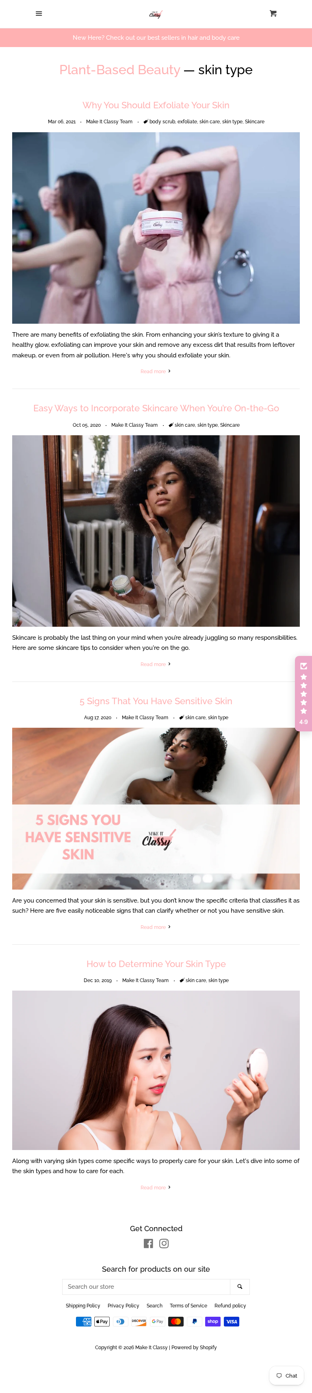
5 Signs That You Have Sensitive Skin (156, 701)
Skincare (254, 122)
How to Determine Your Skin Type (156, 964)
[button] (303, 693)
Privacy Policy (123, 1306)
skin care (209, 122)
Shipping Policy (83, 1306)
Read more (154, 371)
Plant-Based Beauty (119, 69)
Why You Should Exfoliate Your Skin (156, 105)
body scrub (162, 122)
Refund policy (230, 1306)
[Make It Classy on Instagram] (164, 1245)
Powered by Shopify (194, 1347)
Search (154, 1306)
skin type (232, 122)
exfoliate (187, 122)
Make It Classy (151, 1347)
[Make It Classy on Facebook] (148, 1245)
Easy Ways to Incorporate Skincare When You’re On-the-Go (156, 408)
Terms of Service (188, 1306)
